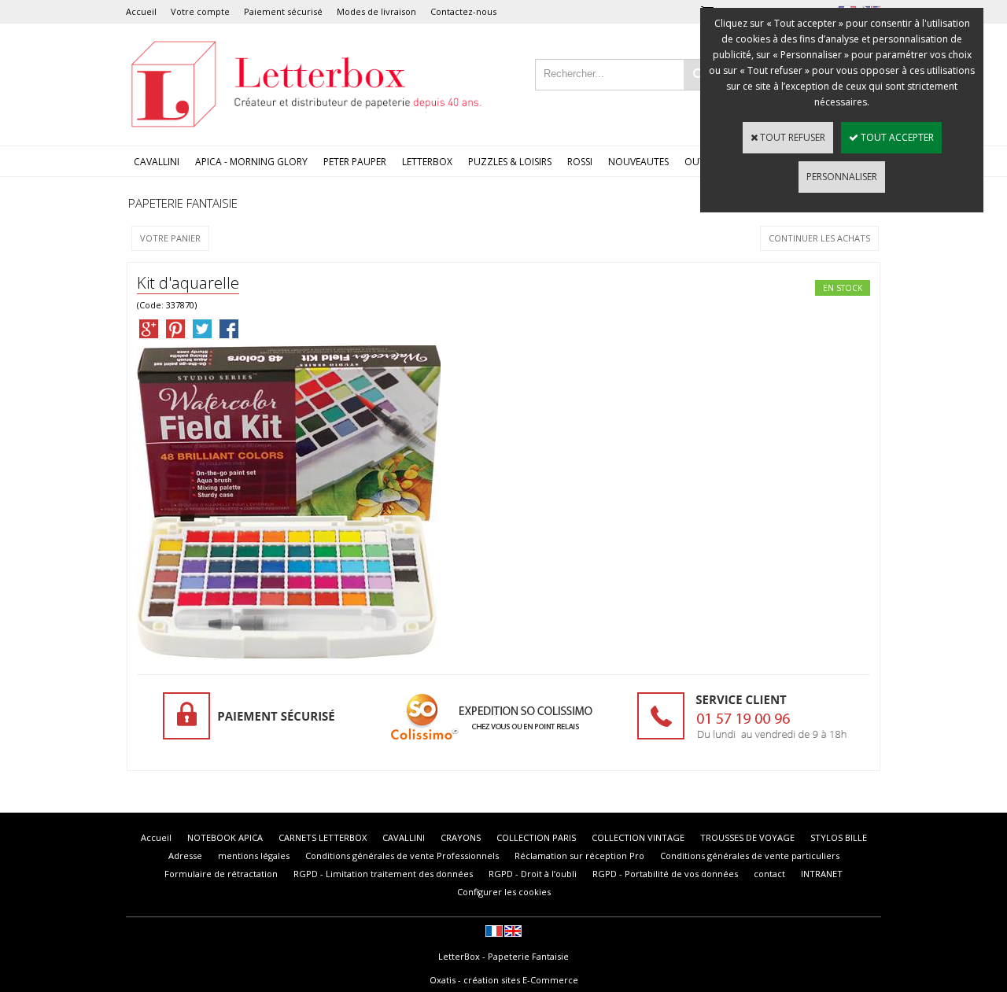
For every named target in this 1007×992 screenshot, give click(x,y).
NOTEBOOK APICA (225, 837)
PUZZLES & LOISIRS (509, 161)
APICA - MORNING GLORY (251, 161)
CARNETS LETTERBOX (322, 837)
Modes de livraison (376, 11)
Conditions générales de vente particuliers (749, 855)
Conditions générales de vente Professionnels (402, 855)
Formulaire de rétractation (221, 874)
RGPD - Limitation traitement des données (383, 874)
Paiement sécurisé (283, 11)
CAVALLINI (156, 161)
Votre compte (200, 11)
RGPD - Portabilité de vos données (665, 874)
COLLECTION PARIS (536, 837)
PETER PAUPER (354, 161)
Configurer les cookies (504, 892)
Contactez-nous (463, 11)
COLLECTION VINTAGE (638, 837)
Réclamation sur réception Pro (579, 855)
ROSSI (579, 161)
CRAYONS (461, 837)
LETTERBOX (427, 161)
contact (769, 874)
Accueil (141, 11)
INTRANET (822, 874)
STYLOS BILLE (838, 837)
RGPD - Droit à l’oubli (533, 874)
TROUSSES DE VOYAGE (747, 837)
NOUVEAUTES (638, 161)
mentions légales (254, 855)
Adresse (185, 855)
